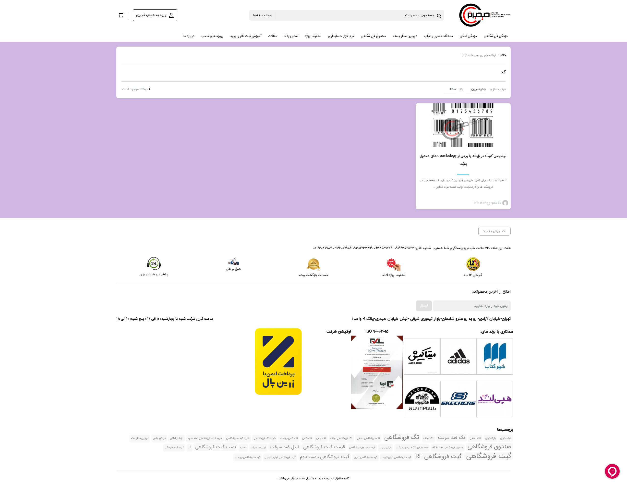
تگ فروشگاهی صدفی (368, 438)
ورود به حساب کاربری (151, 15)
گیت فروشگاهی (488, 456)
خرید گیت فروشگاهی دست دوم (205, 438)
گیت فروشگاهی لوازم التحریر (280, 457)
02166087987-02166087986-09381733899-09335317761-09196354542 (363, 248)
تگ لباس (321, 438)
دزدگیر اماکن (176, 438)
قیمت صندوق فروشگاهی (362, 448)
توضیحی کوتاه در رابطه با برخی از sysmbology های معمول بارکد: (463, 160)
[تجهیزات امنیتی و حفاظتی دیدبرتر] (485, 15)
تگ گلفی (307, 438)
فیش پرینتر (385, 448)
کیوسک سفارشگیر (174, 448)
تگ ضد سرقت (451, 437)
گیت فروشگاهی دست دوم (325, 457)
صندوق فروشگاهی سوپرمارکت (412, 448)
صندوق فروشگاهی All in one (447, 448)
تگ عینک (428, 438)
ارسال (424, 305)
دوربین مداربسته (139, 438)
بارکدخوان (490, 438)
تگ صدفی (475, 438)
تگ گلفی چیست (289, 438)
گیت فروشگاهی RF (438, 457)
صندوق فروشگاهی (489, 447)
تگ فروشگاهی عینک (341, 438)
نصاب (243, 448)
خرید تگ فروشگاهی (265, 438)
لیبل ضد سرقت (284, 447)
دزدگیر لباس (159, 438)
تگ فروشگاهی (401, 437)
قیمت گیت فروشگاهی (324, 447)
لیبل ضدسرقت (258, 448)
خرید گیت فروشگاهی (237, 438)
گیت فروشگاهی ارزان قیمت (396, 457)
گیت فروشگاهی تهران (365, 457)
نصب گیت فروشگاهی (215, 447)
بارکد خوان (505, 438)
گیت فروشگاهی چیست (247, 457)
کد (189, 448)
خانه (503, 55)
